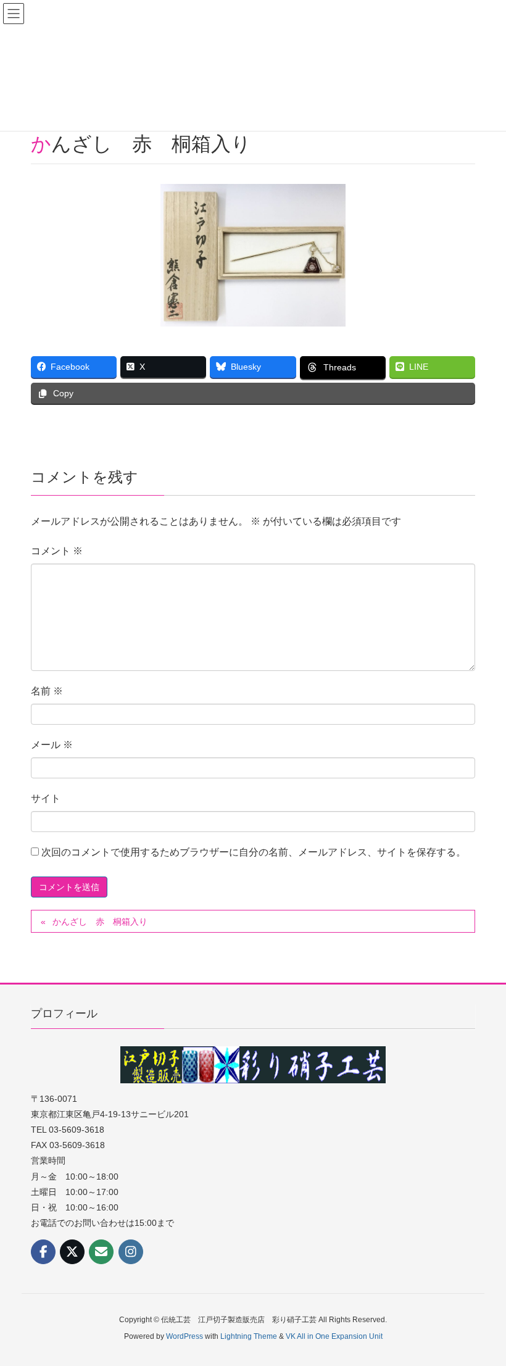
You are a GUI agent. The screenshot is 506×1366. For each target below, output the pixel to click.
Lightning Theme (248, 1336)
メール (52, 744)
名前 (47, 691)
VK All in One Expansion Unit (334, 1336)
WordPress (184, 1336)
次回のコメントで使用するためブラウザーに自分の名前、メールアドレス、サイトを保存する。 (253, 852)
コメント (57, 551)
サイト (45, 798)
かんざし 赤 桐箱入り (99, 922)
